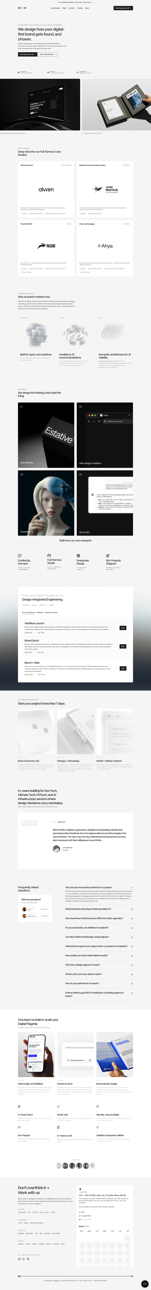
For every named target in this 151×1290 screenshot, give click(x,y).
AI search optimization (105, 361)
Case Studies (55, 8)
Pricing (79, 8)
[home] (22, 8)
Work (64, 8)
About (87, 8)
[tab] (28, 612)
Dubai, (56, 1281)
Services (72, 8)
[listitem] (99, 895)
